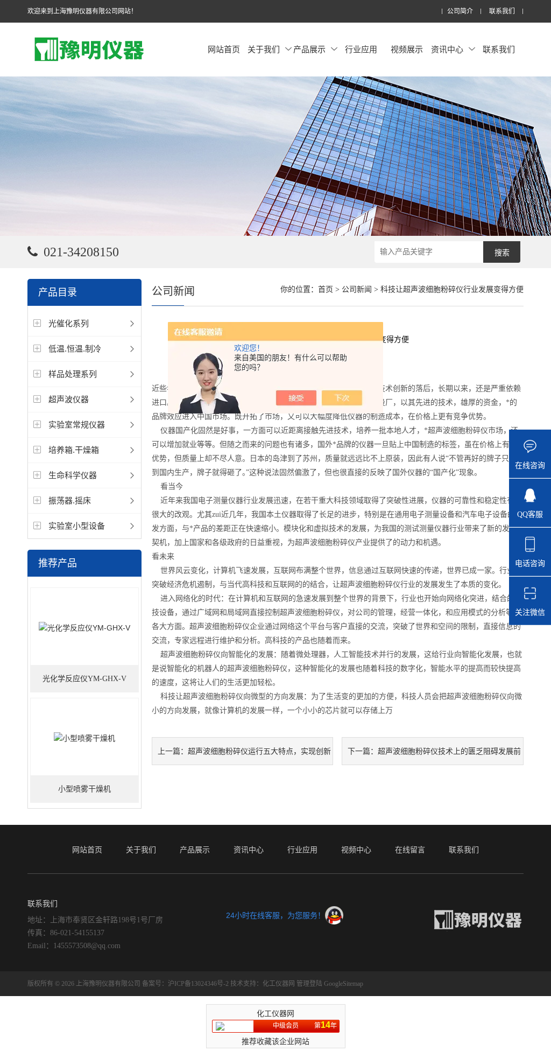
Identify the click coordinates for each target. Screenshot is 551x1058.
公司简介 (460, 11)
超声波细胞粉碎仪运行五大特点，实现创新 (259, 751)
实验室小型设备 (76, 525)
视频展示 (407, 49)
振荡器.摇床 (69, 500)
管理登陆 (309, 983)
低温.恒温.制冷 (74, 348)
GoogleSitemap (343, 983)
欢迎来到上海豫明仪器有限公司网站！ (82, 11)
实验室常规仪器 (76, 424)
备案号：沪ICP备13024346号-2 (185, 983)
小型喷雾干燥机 (84, 789)
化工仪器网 (279, 983)
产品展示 (309, 49)
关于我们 (264, 49)
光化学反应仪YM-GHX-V (84, 679)
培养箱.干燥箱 (73, 449)
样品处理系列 (72, 374)
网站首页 (224, 49)
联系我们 (502, 11)
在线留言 (410, 849)
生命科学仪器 (72, 475)
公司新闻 (357, 289)
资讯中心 (447, 49)
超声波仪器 (68, 399)
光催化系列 (68, 323)
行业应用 (361, 49)
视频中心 (356, 849)
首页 (325, 289)
